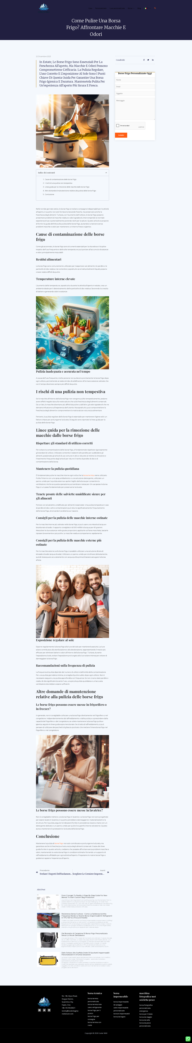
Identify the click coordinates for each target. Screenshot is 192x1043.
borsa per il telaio (146, 1014)
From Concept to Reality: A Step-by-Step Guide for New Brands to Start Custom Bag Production (84, 896)
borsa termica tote (95, 1004)
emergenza (143, 1011)
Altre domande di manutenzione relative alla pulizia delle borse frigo (70, 191)
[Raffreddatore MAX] (43, 8)
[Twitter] (44, 1010)
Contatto (121, 135)
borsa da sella (144, 1020)
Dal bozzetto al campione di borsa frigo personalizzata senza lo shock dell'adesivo (85, 934)
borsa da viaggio (145, 1017)
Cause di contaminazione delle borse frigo (60, 179)
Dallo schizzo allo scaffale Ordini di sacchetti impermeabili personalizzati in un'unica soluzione (85, 954)
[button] (106, 172)
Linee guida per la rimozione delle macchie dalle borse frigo (67, 187)
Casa (90, 8)
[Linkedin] (49, 1010)
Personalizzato (100, 8)
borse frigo (59, 843)
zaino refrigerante (95, 1007)
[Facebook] (39, 1010)
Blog (139, 8)
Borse (130, 8)
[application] (133, 8)
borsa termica (88, 475)
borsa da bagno (119, 1017)
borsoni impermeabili (122, 1014)
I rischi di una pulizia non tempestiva (58, 183)
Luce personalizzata (117, 8)
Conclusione (49, 194)
